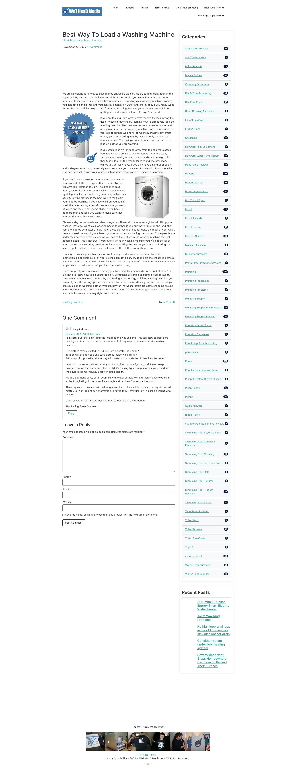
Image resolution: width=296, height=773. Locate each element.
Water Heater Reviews (198, 565)
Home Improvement (196, 191)
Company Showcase (197, 84)
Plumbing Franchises (197, 280)
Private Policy (148, 754)
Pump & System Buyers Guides (203, 378)
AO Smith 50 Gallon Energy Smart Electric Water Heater (213, 605)
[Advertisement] (118, 70)
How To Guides (194, 236)
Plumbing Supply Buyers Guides (203, 307)
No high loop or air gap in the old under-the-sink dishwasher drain (213, 630)
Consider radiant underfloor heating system (211, 644)
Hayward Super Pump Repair (202, 155)
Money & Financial (195, 245)
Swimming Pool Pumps (198, 502)
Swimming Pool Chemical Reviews (200, 443)
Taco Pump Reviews (197, 511)
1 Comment (95, 46)
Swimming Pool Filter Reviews (202, 463)
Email (66, 489)
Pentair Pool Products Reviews (203, 262)
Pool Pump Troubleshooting (201, 343)
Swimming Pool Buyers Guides (203, 432)
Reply (71, 413)
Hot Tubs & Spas (195, 200)
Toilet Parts (192, 520)
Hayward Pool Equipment (200, 146)
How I (188, 209)
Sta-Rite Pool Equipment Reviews (204, 423)
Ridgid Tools (192, 414)
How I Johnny (193, 227)
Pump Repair (192, 387)
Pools (188, 361)
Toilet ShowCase (195, 538)
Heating (144, 7)
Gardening (191, 137)
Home (116, 7)
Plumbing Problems (196, 289)
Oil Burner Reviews (196, 253)
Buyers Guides (193, 75)
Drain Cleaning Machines (199, 111)
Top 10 (189, 547)
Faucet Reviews (194, 119)
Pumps (189, 396)
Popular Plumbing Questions (201, 370)
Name (66, 477)
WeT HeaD (169, 302)
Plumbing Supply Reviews (211, 15)
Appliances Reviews (196, 48)
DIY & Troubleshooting (186, 7)
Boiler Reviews (193, 66)
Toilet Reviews (162, 7)
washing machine (72, 302)
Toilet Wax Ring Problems (208, 618)
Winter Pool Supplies (197, 573)
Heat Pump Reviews (214, 7)
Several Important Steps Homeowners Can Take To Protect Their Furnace (212, 660)
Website (67, 502)
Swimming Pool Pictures (199, 480)
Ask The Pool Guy (195, 57)
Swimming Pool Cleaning (199, 454)
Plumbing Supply (195, 298)
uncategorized (193, 556)
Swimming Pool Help (197, 472)
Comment (68, 437)
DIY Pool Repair (194, 102)
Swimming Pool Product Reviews (199, 491)
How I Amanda (193, 218)
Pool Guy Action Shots (198, 325)
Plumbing (129, 7)
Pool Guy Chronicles (197, 334)
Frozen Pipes (192, 128)
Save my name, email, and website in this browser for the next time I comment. (111, 514)
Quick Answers (193, 405)
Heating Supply (194, 182)
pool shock (191, 352)
